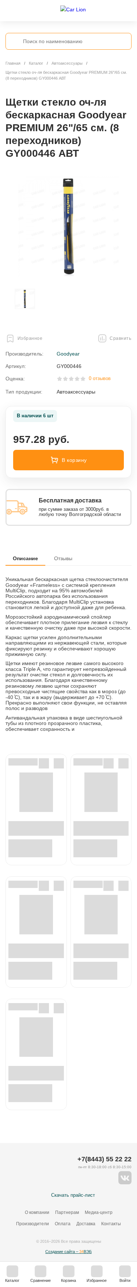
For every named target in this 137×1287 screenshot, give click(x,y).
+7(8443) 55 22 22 (104, 1159)
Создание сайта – (68, 1251)
